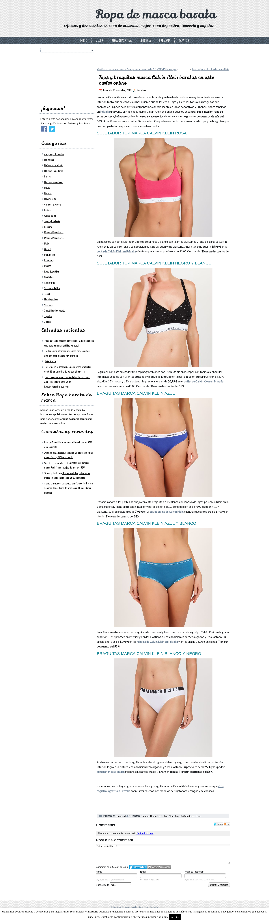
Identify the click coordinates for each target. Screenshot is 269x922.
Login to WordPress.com (159, 867)
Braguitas (155, 816)
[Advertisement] (67, 78)
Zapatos (184, 40)
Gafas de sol (50, 215)
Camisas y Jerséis (52, 204)
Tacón (47, 294)
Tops (198, 816)
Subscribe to (103, 885)
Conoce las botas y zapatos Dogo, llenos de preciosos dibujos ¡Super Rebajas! (68, 488)
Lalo (46, 442)
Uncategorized (51, 299)
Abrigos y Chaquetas (54, 154)
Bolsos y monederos (53, 182)
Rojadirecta (50, 361)
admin (143, 90)
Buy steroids (50, 199)
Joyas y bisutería (52, 221)
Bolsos (47, 176)
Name (99, 871)
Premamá (164, 40)
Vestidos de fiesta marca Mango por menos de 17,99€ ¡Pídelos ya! (137, 69)
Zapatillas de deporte (54, 310)
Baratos (145, 816)
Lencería (145, 40)
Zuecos (47, 321)
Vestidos (48, 305)
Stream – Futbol (52, 288)
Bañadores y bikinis (53, 165)
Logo (177, 816)
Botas (47, 187)
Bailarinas (49, 160)
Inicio (83, 40)
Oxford (47, 249)
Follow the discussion (227, 824)
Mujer (99, 40)
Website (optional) (193, 871)
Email (143, 871)
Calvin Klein (167, 816)
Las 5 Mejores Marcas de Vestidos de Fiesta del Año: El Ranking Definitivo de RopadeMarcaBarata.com (67, 381)
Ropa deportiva (121, 40)
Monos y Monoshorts (53, 232)
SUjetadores (187, 816)
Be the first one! (145, 833)
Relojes (47, 266)
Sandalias (48, 277)
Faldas (47, 210)
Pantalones (49, 254)
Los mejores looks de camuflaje (210, 69)
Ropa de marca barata (156, 14)
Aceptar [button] (175, 917)
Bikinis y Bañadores (53, 171)
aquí (164, 916)
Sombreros (49, 282)
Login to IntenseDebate (138, 867)
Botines (48, 193)
